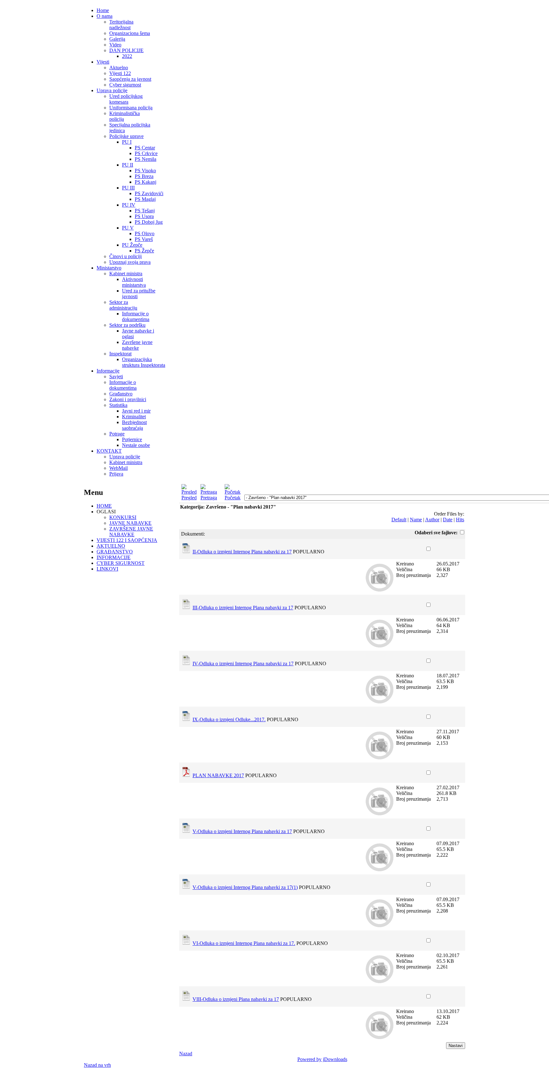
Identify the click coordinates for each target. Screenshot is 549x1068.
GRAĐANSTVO (115, 551)
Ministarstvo (109, 267)
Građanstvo (120, 393)
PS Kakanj (145, 182)
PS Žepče (144, 250)
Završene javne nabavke (137, 345)
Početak (233, 497)
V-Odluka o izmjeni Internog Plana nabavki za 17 (242, 831)
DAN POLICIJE (126, 50)
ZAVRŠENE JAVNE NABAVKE (131, 531)
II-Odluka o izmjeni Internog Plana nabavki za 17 (242, 551)
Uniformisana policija (130, 107)
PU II (127, 165)
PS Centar (145, 147)
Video (115, 44)
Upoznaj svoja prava (130, 262)
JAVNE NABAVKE (130, 523)
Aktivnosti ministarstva (134, 282)
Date (447, 519)
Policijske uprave (126, 136)
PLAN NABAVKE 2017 (218, 775)
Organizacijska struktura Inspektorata (143, 362)
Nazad (185, 1053)
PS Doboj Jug (149, 222)
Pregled (189, 497)
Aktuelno (118, 67)
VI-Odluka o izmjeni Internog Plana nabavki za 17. (244, 943)
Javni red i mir (136, 411)
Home (103, 10)
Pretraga (208, 497)
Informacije (108, 370)
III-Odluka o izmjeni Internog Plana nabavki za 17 (243, 607)
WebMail (118, 468)
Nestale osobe (136, 445)
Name (416, 519)
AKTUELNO (111, 546)
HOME (104, 506)
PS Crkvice (146, 153)
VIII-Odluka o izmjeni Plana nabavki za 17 (236, 999)
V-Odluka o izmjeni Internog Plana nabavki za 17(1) (245, 887)
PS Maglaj (145, 199)
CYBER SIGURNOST (121, 563)
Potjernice (132, 439)
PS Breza (144, 176)
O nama (104, 16)
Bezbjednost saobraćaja (134, 425)
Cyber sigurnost (125, 84)
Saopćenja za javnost (130, 79)
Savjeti (116, 376)
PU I (127, 142)
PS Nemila (145, 159)
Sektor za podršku (127, 325)
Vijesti (103, 62)
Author (432, 519)
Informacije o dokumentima (135, 316)
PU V (128, 227)
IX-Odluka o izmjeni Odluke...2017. (229, 719)
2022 (127, 56)
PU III (128, 187)
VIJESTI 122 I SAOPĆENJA (127, 540)
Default (398, 519)
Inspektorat (120, 353)
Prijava (116, 473)
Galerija (117, 39)
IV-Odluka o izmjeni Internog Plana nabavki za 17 (243, 663)
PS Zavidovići (149, 193)
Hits (460, 519)
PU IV (128, 205)
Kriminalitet (134, 416)
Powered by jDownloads (322, 1059)
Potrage (117, 433)
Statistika (118, 405)
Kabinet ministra (125, 273)
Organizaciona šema (129, 33)
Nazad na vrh (97, 1065)
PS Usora (144, 216)
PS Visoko (145, 170)
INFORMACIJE (114, 557)
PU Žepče (132, 245)
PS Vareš (144, 239)
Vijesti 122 (120, 73)
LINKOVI (107, 569)
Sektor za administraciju (123, 305)
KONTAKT (109, 451)
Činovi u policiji (125, 256)
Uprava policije (112, 90)
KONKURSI (122, 517)
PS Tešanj (145, 210)
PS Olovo (144, 233)
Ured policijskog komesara (126, 99)
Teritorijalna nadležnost (121, 24)
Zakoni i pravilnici (127, 399)
